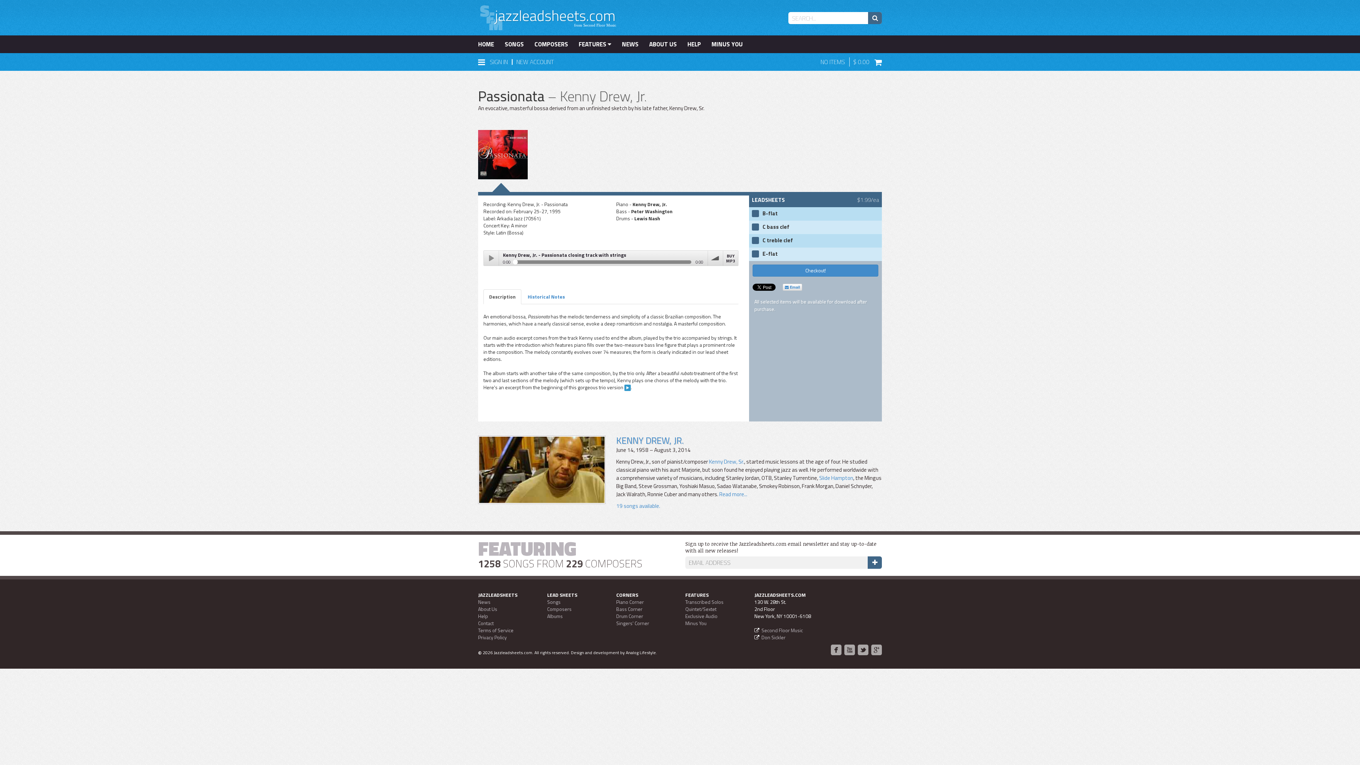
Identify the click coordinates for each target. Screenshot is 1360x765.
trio (627, 388)
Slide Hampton (836, 478)
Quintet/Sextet (700, 609)
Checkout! (815, 270)
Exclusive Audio (701, 616)
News (630, 44)
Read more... (732, 494)
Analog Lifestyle (641, 652)
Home (486, 44)
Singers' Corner (632, 623)
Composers (551, 44)
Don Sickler (773, 637)
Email (794, 287)
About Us (663, 44)
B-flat (770, 213)
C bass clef (776, 227)
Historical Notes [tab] (546, 296)
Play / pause (491, 258)
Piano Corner (630, 602)
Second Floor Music (782, 630)
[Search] (875, 18)
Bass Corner (629, 609)
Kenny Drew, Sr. (726, 462)
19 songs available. (638, 506)
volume (715, 258)
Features (593, 44)
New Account (535, 62)
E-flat (770, 254)
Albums (555, 616)
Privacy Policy (492, 637)
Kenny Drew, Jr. (650, 440)
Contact (486, 623)
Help (694, 44)
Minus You (727, 44)
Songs (514, 44)
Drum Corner (629, 616)
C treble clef (778, 240)
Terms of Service (496, 630)
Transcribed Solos (704, 602)
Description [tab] (502, 296)
